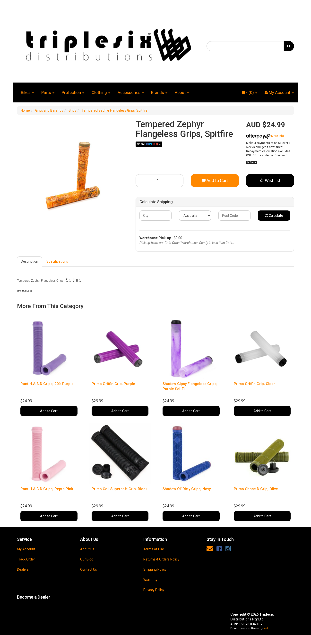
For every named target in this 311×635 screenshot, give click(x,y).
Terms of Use (153, 549)
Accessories (129, 92)
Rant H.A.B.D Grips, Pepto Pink (46, 489)
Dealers (23, 569)
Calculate (275, 215)
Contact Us (88, 569)
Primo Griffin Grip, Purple (113, 384)
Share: (141, 144)
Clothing (100, 92)
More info (277, 136)
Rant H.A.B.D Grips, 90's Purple (47, 384)
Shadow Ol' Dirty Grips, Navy (187, 489)
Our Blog (86, 559)
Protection (72, 92)
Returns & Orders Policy (161, 559)
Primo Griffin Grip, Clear (254, 384)
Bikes (26, 92)
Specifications (57, 261)
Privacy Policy (153, 590)
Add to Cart (217, 180)
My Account (26, 549)
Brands (158, 92)
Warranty (150, 580)
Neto (266, 628)
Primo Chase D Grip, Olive (256, 489)
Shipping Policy (154, 569)
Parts (46, 92)
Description (29, 261)
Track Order (26, 559)
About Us (87, 549)
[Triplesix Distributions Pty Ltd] (108, 43)
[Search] (289, 46)
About (181, 92)
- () (250, 92)
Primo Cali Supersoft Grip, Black (119, 489)
